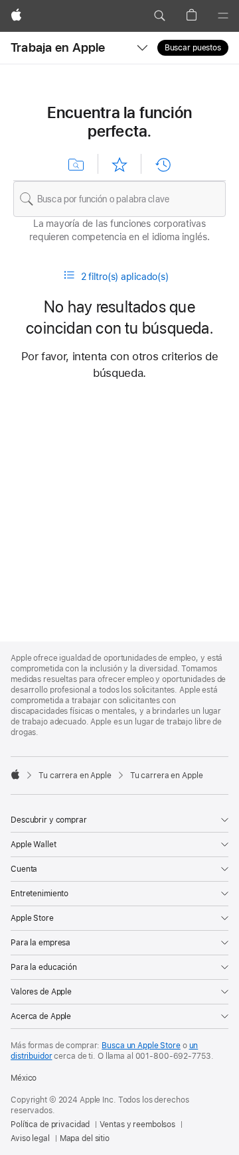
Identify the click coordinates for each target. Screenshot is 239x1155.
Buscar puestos (193, 47)
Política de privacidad (50, 1124)
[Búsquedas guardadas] (76, 164)
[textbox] (119, 199)
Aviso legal (30, 1138)
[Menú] (223, 16)
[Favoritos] (119, 164)
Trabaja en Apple (58, 47)
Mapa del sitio (85, 1138)
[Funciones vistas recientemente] (163, 164)
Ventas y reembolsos (137, 1124)
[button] (159, 16)
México (24, 1078)
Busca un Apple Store (141, 1045)
